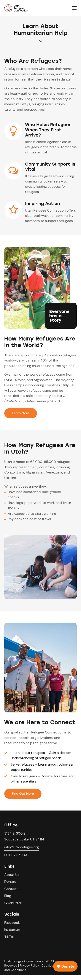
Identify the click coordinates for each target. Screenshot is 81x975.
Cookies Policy (51, 965)
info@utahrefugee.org (21, 847)
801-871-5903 (15, 855)
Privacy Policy (29, 965)
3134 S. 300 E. (15, 833)
